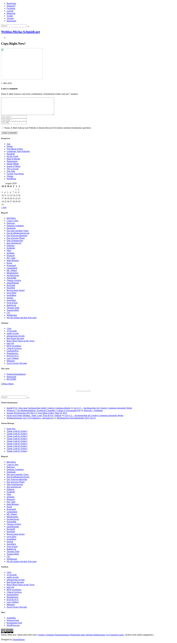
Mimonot (11, 361)
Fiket (9, 250)
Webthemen (12, 315)
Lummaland (12, 268)
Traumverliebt (13, 310)
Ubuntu (10, 176)
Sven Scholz (12, 303)
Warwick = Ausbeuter (93, 410)
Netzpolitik (11, 278)
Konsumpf (11, 265)
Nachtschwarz (13, 275)
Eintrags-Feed (13, 620)
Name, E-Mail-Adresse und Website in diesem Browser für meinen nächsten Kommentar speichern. (47, 128)
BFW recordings (14, 346)
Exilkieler (11, 248)
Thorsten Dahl (13, 308)
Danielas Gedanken (15, 225)
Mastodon (11, 13)
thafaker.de (11, 305)
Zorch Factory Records (17, 363)
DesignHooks (19, 639)
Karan (9, 263)
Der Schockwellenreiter (17, 235)
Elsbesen (10, 245)
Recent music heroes (16, 290)
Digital (10, 146)
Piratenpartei (12, 161)
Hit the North (12, 156)
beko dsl (10, 343)
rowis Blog (11, 293)
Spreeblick (11, 300)
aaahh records (13, 333)
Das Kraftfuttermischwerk (18, 233)
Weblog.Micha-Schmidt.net (20, 32)
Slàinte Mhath (13, 164)
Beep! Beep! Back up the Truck (20, 341)
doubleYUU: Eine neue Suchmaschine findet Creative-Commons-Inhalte (38, 408)
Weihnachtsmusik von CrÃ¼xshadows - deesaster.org (30, 418)
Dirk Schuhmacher (15, 240)
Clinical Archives (14, 348)
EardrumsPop (13, 351)
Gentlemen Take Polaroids (18, 151)
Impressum (11, 21)
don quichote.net (14, 243)
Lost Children (13, 358)
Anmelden (11, 618)
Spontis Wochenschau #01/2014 (21, 413)
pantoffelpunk (13, 283)
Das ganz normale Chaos (17, 230)
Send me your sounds (83, 391)
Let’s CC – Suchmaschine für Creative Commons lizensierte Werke (102, 408)
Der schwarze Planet (16, 238)
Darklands (11, 228)
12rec (9, 328)
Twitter (10, 16)
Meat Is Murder (13, 159)
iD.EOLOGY (13, 356)
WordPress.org (13, 625)
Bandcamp (11, 3)
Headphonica (12, 353)
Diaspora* (11, 6)
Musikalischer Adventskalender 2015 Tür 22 (76, 418)
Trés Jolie (11, 171)
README (11, 379)
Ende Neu (11, 429)
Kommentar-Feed (14, 623)
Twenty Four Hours (15, 174)
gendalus (10, 253)
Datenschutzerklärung (16, 374)
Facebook (11, 8)
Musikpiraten (12, 273)
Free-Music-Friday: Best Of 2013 (52, 413)
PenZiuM (11, 285)
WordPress (11, 178)
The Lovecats (13, 169)
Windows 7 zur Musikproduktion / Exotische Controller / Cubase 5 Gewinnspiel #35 (43, 410)
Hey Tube (11, 258)
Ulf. (8, 312)
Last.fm (10, 11)
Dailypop (11, 223)
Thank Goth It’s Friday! (17, 431)
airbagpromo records (16, 336)
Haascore (11, 255)
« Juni (3, 207)
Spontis (10, 298)
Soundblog (11, 295)
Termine (10, 18)
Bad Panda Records (15, 338)
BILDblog (11, 218)
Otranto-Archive (14, 280)
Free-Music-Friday (15, 149)
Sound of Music (14, 166)
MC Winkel (12, 270)
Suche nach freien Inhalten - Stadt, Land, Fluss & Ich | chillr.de (34, 415)
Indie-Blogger (13, 260)
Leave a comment (9, 133)
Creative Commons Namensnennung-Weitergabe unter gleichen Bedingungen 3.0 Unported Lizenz (80, 635)
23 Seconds (12, 331)
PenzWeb (11, 288)
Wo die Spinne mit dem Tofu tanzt (22, 317)
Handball (11, 154)
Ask (8, 144)
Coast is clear (12, 220)
